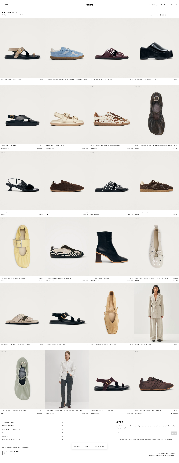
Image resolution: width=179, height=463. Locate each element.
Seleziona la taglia (38, 74)
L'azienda (5, 433)
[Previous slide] (2, 49)
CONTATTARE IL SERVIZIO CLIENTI (166, 453)
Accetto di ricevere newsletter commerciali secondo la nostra (145, 439)
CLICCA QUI (172, 455)
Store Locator (8, 426)
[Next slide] (42, 49)
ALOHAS (15, 447)
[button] (5, 5)
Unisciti (5, 436)
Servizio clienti (8, 422)
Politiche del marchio (11, 429)
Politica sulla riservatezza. (164, 439)
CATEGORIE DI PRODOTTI (11, 440)
